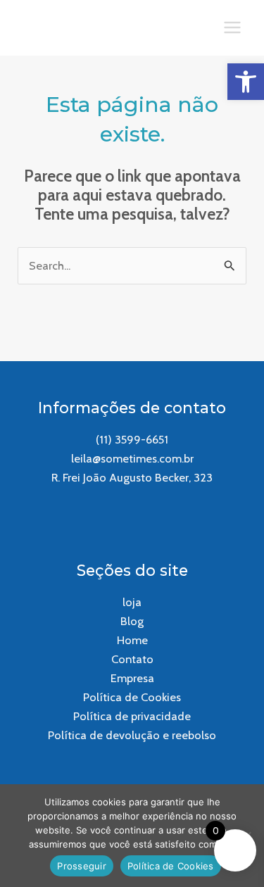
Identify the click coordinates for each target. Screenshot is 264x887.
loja (132, 602)
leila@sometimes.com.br (132, 458)
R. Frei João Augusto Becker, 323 (132, 477)
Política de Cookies (132, 697)
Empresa (132, 678)
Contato (132, 659)
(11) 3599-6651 (132, 439)
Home (132, 640)
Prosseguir (81, 866)
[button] (245, 81)
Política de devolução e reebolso (132, 735)
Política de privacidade (132, 716)
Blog (132, 621)
